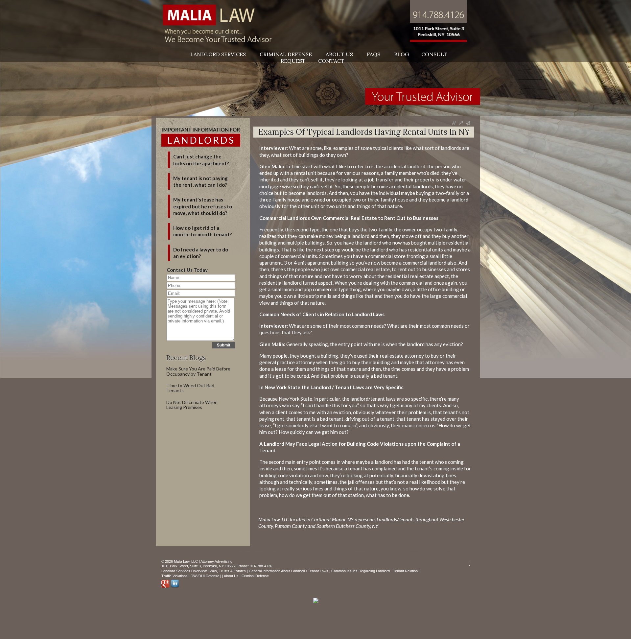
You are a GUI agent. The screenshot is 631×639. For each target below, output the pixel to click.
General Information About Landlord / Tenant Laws (288, 571)
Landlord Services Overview (184, 571)
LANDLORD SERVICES (218, 54)
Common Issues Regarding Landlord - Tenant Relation (374, 571)
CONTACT (331, 61)
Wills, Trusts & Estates (228, 571)
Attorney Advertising (216, 561)
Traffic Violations (174, 576)
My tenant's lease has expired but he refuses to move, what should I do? (202, 206)
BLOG (401, 54)
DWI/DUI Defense (205, 576)
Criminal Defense (255, 576)
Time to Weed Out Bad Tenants (190, 388)
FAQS (374, 54)
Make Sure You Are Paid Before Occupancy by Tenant (198, 371)
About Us (231, 576)
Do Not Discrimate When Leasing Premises (192, 404)
